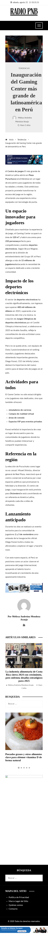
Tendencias (24, 68)
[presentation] (8, 666)
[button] (18, 767)
